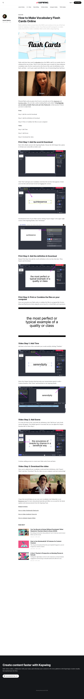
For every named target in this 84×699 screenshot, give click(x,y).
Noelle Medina (7, 20)
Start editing (77, 2)
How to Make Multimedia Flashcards (28, 510)
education (38, 62)
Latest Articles (21, 7)
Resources (21, 501)
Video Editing (36, 7)
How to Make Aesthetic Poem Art (27, 514)
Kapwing (60, 103)
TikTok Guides (63, 7)
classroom (56, 101)
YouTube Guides (44, 7)
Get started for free (10, 676)
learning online (22, 103)
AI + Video (29, 7)
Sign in (71, 2)
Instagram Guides (54, 7)
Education (20, 14)
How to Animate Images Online (27, 518)
